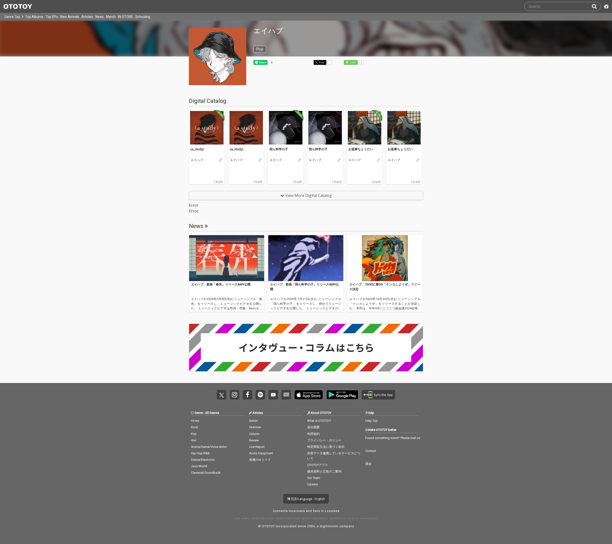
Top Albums (34, 17)
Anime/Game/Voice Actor (209, 447)
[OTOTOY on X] (221, 395)
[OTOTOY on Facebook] (247, 395)
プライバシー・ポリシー (324, 440)
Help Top (371, 420)
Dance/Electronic (203, 459)
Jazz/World (199, 466)
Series (253, 420)
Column (254, 434)
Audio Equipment (261, 453)
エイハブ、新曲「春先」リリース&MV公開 (221, 284)
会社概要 (313, 427)
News (99, 17)
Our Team (313, 478)
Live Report (257, 447)
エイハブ (197, 160)
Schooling (142, 17)
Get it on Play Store (342, 395)
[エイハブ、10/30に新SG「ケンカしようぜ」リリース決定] (384, 258)
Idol (193, 440)
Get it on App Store (308, 395)
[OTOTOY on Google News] (286, 395)
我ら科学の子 (278, 149)
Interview (255, 427)
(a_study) (197, 149)
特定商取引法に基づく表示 (325, 447)
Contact (370, 451)
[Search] (596, 6)
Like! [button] (352, 62)
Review (254, 440)
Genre (199, 413)
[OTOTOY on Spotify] (260, 395)
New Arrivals (69, 17)
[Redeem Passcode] (605, 6)
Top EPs (52, 17)
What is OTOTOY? (319, 420)
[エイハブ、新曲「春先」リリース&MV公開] (226, 258)
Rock (194, 427)
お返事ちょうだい (360, 149)
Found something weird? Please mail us (392, 438)
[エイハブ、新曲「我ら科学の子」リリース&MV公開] (305, 258)
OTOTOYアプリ (317, 465)
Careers (312, 484)
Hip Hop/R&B (200, 453)
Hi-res (195, 420)
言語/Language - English (307, 499)
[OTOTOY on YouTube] (273, 395)
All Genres (212, 413)
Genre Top (12, 17)
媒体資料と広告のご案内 (324, 471)
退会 (368, 464)
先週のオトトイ (260, 459)
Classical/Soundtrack (206, 472)
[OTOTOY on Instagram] (234, 395)
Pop (194, 434)
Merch (111, 17)
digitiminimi (329, 526)
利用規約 (313, 434)
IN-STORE (125, 17)
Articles (87, 17)
